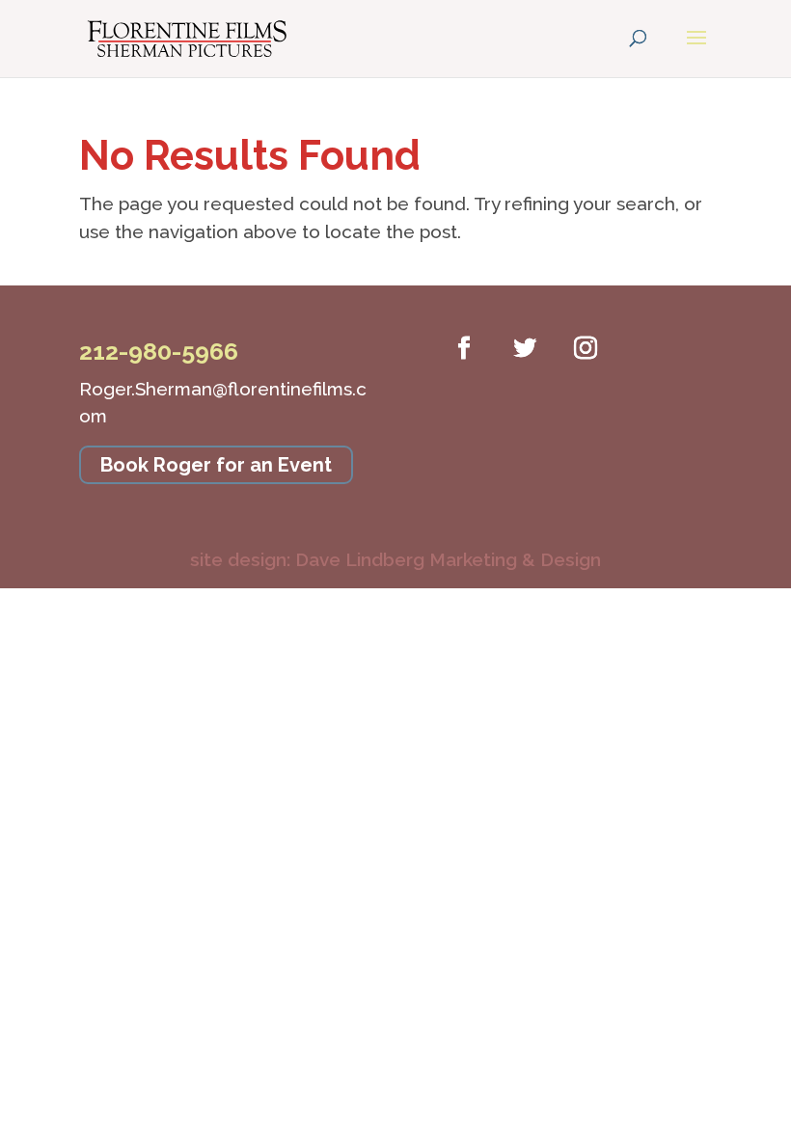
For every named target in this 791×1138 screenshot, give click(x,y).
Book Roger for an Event (216, 464)
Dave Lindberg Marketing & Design (395, 559)
